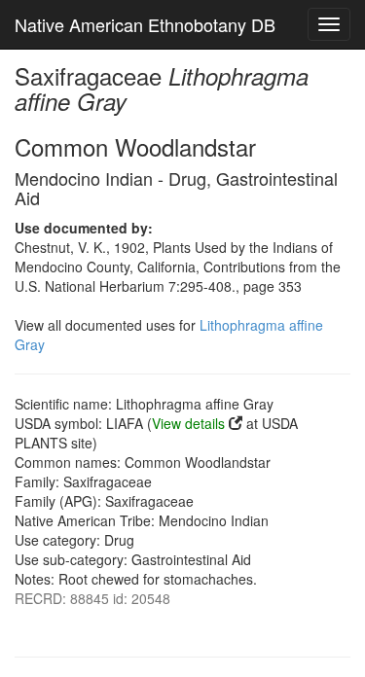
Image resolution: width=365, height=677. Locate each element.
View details (188, 423)
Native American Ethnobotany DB (145, 24)
